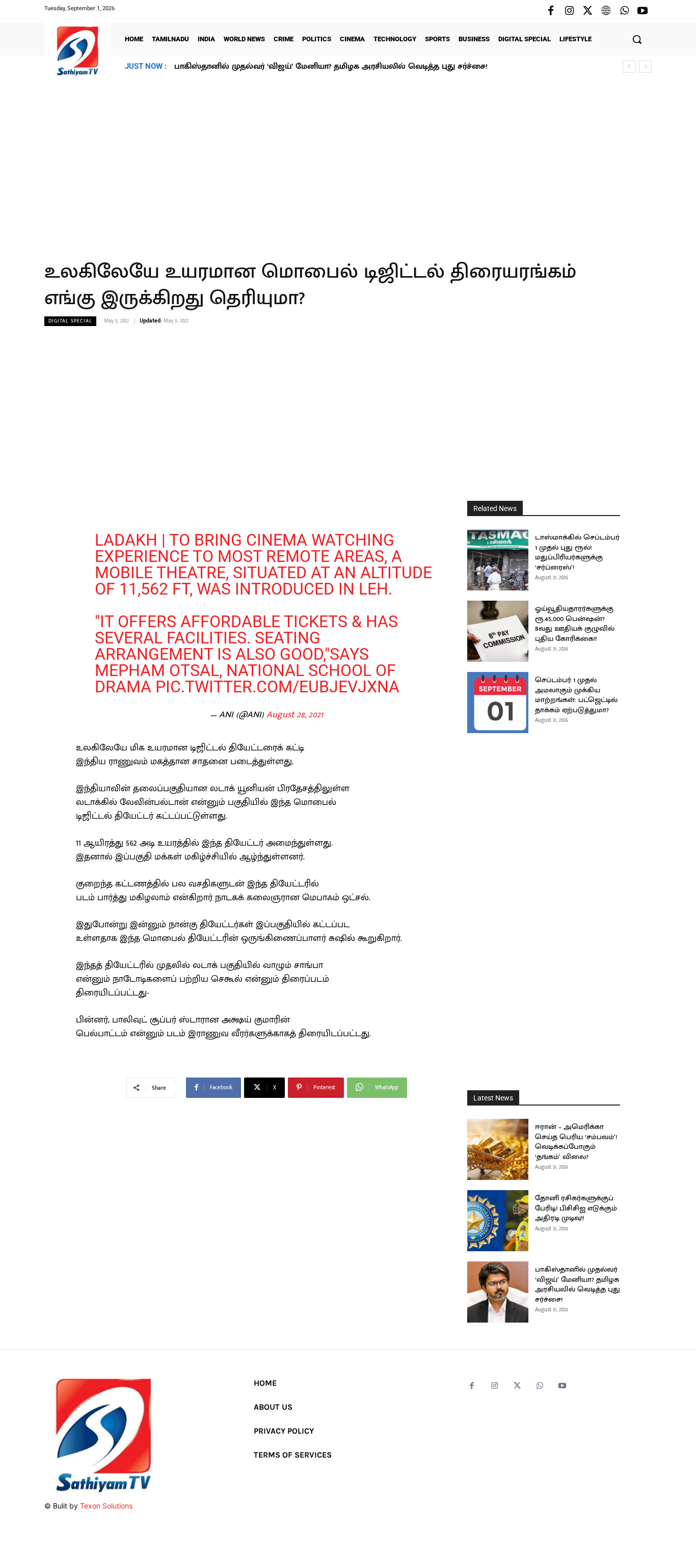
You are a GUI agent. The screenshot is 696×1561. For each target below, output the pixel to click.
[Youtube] (642, 11)
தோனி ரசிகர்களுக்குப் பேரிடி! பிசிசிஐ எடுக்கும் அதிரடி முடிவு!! (576, 1208)
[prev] (629, 66)
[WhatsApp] (624, 11)
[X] (587, 11)
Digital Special (70, 321)
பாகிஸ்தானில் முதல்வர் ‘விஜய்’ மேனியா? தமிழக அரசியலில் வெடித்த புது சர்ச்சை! (331, 66)
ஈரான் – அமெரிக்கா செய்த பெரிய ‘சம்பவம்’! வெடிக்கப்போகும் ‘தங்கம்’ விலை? (576, 1141)
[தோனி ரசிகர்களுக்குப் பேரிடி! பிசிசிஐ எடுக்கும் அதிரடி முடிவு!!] (497, 1220)
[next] (645, 66)
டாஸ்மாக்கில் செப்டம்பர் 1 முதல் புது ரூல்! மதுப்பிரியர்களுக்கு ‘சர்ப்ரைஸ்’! (577, 552)
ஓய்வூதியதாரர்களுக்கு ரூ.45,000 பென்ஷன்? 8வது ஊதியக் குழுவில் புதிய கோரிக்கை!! (574, 623)
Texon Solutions (106, 1505)
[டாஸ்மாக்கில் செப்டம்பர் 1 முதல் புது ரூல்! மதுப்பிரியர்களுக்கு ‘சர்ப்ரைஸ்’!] (497, 559)
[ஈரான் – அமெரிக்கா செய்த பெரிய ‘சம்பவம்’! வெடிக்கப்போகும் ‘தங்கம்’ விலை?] (497, 1149)
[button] (637, 39)
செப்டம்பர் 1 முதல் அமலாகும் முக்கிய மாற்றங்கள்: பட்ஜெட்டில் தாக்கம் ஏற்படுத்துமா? (576, 695)
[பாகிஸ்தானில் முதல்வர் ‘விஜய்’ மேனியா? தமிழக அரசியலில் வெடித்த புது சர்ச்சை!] (497, 1292)
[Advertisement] (348, 162)
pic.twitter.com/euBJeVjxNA (277, 686)
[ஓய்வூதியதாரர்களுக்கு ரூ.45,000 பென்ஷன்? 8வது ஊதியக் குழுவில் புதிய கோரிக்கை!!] (497, 631)
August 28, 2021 (294, 714)
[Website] (606, 11)
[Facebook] (551, 11)
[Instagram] (569, 11)
